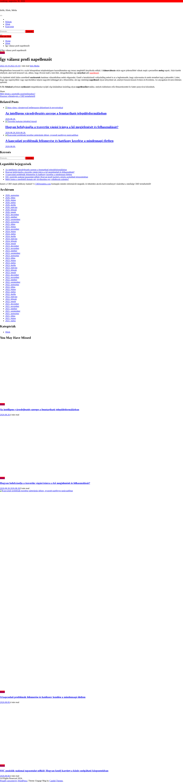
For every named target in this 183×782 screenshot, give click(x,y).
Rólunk (8, 22)
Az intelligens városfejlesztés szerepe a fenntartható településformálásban (56, 113)
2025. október (11, 217)
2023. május (10, 263)
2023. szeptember (12, 253)
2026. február (11, 210)
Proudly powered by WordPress (13, 781)
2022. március (11, 296)
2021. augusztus (12, 313)
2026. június (10, 200)
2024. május (10, 234)
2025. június (10, 226)
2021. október (11, 309)
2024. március (11, 239)
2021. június (10, 318)
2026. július (10, 198)
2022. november (12, 277)
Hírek (7, 24)
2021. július (10, 316)
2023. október (11, 251)
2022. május (10, 292)
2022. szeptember (12, 282)
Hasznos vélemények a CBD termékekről (17, 96)
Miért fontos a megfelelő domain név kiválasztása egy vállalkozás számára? (37, 179)
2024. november (12, 229)
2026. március (11, 207)
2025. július (10, 224)
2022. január (10, 301)
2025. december (12, 214)
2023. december (12, 246)
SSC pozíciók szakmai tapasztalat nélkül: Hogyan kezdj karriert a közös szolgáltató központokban (46, 177)
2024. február (11, 241)
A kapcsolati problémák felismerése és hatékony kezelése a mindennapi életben (59, 141)
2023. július (10, 258)
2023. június (10, 260)
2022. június (10, 289)
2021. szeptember (12, 311)
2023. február (11, 270)
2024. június (10, 231)
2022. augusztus (12, 284)
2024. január (10, 243)
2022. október (11, 280)
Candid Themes (56, 781)
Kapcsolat (9, 26)
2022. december (12, 275)
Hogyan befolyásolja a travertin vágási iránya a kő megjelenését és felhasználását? (61, 127)
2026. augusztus (12, 195)
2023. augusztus (12, 255)
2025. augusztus (12, 222)
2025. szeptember (12, 219)
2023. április (10, 265)
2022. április (10, 294)
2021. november (12, 306)
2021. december (12, 304)
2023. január (10, 272)
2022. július (10, 287)
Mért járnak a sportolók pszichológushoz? (17, 94)
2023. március (11, 268)
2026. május (10, 202)
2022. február (11, 299)
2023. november (12, 248)
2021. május (10, 321)
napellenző (94, 73)
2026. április (10, 205)
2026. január (10, 212)
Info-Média (5, 6)
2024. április (10, 236)
